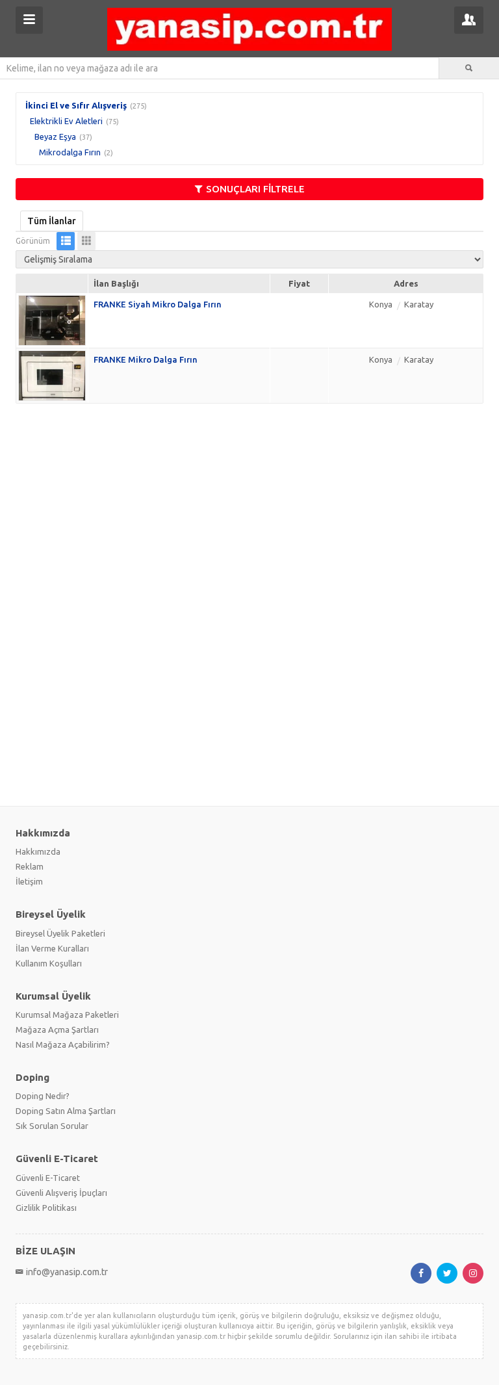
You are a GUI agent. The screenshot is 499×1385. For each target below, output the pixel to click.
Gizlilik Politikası (46, 1207)
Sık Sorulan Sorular (52, 1125)
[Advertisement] (249, 508)
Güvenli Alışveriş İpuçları (61, 1192)
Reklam (30, 866)
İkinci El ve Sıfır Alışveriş (76, 105)
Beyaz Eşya (55, 136)
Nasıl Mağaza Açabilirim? (63, 1044)
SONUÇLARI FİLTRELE (255, 188)
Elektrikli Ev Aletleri (66, 120)
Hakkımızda (38, 851)
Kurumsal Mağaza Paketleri (67, 1014)
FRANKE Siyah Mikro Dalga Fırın (158, 304)
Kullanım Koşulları (49, 963)
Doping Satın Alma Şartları (66, 1110)
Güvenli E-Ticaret (48, 1177)
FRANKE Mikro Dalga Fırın (146, 359)
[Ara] (469, 68)
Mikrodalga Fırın (70, 152)
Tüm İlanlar (51, 221)
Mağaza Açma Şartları (57, 1029)
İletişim (29, 881)
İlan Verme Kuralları (52, 948)
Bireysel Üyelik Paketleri (60, 933)
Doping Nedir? (43, 1095)
